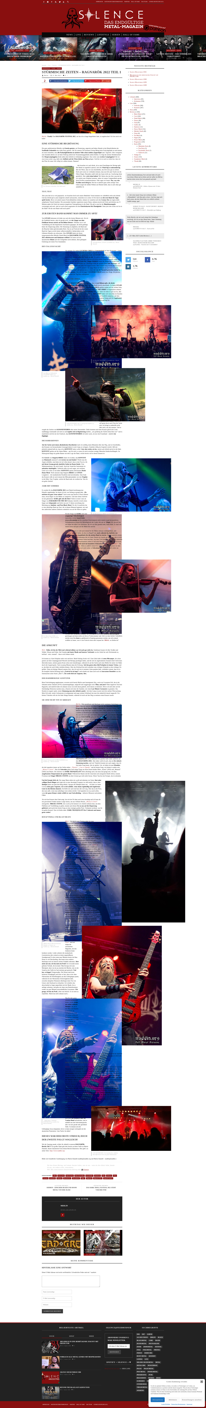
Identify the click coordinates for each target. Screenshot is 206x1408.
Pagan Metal (148, 1368)
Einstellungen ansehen (192, 1400)
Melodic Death (138, 131)
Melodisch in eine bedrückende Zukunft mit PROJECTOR (144, 75)
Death (157, 1340)
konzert (152, 1356)
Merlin (46, 75)
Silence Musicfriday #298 (138, 85)
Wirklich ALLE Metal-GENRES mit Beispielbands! (80, 1357)
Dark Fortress (69, 1175)
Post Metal (141, 1371)
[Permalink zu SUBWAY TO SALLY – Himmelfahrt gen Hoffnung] (129, 208)
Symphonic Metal (139, 159)
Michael (136, 227)
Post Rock (167, 53)
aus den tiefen (142, 1337)
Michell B (136, 184)
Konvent (45, 1178)
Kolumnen (93, 50)
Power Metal (138, 140)
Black (160, 1337)
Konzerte (55, 48)
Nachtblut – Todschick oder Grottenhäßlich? (19, 55)
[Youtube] (64, 2)
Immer (91, 1336)
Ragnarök (89, 1178)
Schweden (141, 1381)
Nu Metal (137, 135)
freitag (157, 1350)
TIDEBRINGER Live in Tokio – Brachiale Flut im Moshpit (135, 55)
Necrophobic (76, 1178)
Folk (103, 1175)
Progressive (137, 142)
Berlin (152, 1337)
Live (62, 48)
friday (139, 1353)
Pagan (82, 1178)
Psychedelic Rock (143, 150)
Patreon (86, 1169)
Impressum (189, 1404)
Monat (71, 1336)
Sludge (136, 155)
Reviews (23, 50)
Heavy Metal (138, 129)
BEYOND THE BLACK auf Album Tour (74, 1387)
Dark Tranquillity (79, 1175)
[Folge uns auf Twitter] (128, 259)
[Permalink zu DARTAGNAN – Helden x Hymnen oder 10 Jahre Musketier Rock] (129, 185)
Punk (150, 1375)
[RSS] (56, 2)
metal (158, 1362)
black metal (61, 1175)
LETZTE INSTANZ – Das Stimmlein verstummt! (96, 55)
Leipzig (139, 1359)
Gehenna (109, 1175)
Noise (136, 133)
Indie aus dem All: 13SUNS (174, 56)
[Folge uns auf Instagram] (128, 266)
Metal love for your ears (112, 1368)
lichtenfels (52, 1178)
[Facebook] (44, 2)
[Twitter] (60, 2)
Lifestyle (132, 97)
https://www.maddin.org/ (57, 1151)
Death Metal (138, 118)
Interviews (137, 99)
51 (74, 1359)
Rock (183, 53)
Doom (136, 120)
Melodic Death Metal (145, 1362)
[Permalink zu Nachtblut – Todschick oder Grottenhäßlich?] (129, 242)
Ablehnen (173, 1400)
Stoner (136, 157)
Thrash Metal (142, 1387)
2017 (143, 1334)
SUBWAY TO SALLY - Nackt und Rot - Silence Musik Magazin (148, 207)
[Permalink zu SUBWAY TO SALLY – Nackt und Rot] (129, 228)
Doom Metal (148, 1347)
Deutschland (154, 1343)
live (146, 1359)
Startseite (44, 65)
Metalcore (141, 1365)
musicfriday (152, 1365)
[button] (202, 1382)
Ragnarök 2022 (98, 1178)
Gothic (15, 50)
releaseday (141, 1378)
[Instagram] (48, 2)
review (151, 1378)
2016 (138, 1334)
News (102, 50)
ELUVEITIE (89, 1175)
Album (149, 1334)
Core (128, 50)
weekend (140, 1390)
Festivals (54, 65)
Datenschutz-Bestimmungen (178, 1404)
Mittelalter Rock (143, 146)
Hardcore (137, 127)
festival (158, 1347)
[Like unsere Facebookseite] (147, 259)
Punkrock (141, 152)
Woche (51, 1336)
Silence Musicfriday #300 (138, 79)
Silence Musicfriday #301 (138, 72)
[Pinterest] (52, 2)
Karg (115, 1175)
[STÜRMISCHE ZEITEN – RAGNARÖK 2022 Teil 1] (82, 111)
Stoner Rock (141, 1384)
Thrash (136, 161)
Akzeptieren (157, 1400)
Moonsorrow (67, 1178)
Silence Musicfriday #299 (138, 82)
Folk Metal (147, 1350)
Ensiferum (97, 1175)
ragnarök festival (108, 1178)
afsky (54, 1175)
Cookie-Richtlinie (165, 1404)
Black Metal (90, 1232)
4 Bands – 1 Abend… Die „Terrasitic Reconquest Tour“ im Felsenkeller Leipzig (58, 54)
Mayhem (59, 1178)
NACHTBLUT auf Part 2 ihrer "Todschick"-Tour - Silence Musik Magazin (147, 242)
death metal (141, 1343)
